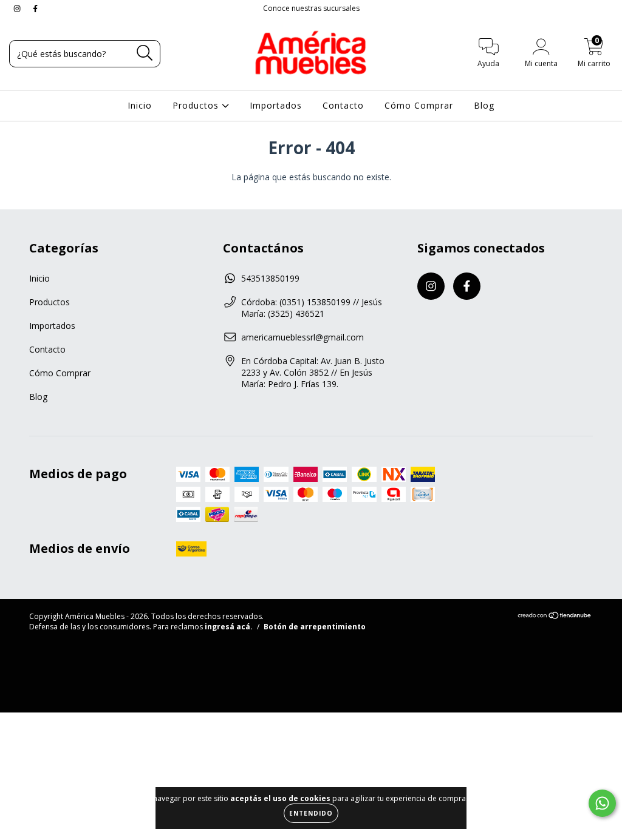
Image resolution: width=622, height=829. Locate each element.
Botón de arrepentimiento (315, 626)
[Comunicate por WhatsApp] (602, 803)
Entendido (311, 813)
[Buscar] (145, 53)
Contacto (343, 105)
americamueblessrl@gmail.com (302, 337)
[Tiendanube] (555, 617)
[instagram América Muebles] (18, 8)
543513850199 (270, 278)
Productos (197, 105)
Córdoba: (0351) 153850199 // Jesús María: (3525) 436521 (311, 307)
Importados (276, 105)
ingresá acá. (229, 626)
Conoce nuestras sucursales (311, 8)
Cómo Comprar (418, 105)
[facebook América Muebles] (35, 8)
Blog (484, 105)
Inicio (140, 105)
